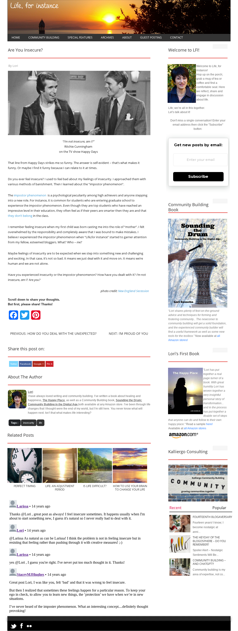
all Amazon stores (194, 428)
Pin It (49, 364)
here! (209, 424)
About (127, 37)
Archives (107, 37)
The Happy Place (54, 400)
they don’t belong (20, 216)
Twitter (13, 364)
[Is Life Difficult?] (99, 482)
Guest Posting (151, 37)
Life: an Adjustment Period (59, 487)
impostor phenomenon (30, 195)
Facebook (25, 364)
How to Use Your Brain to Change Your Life (130, 487)
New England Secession (133, 291)
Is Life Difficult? (94, 486)
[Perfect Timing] (28, 482)
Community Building (43, 37)
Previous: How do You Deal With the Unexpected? (53, 333)
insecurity (28, 422)
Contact (176, 37)
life (40, 422)
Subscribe (198, 176)
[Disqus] (79, 556)
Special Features (80, 37)
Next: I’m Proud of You (128, 333)
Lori (15, 66)
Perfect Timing (25, 486)
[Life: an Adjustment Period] (64, 482)
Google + (39, 364)
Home (16, 37)
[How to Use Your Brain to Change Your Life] (134, 482)
